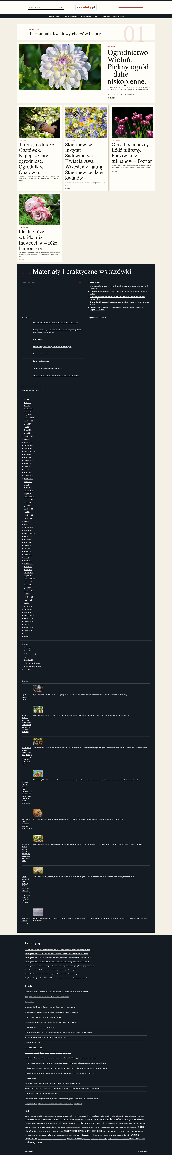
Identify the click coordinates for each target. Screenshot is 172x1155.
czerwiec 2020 (28, 545)
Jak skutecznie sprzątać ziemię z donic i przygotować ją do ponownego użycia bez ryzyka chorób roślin (27, 756)
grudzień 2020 (28, 527)
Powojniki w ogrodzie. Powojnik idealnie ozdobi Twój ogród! (52, 346)
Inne (25, 657)
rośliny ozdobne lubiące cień (31, 1135)
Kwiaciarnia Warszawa (133, 1123)
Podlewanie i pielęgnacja (54, 16)
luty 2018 (26, 603)
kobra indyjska (102, 1123)
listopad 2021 (28, 494)
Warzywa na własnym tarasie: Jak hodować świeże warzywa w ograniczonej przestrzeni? (53, 1104)
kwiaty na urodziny (58, 1127)
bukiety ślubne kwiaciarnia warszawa (53, 1116)
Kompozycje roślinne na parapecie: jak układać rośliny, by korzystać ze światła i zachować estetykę (56, 954)
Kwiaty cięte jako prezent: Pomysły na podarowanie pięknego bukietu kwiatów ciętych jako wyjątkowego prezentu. (61, 1058)
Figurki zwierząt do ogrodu (25, 697)
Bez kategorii (28, 648)
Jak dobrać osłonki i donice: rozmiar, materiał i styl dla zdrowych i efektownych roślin (26, 852)
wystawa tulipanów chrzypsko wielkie (94, 1139)
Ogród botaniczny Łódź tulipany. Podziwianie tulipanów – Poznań (132, 152)
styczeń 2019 (28, 569)
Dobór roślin (27, 651)
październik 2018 (29, 579)
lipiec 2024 (27, 433)
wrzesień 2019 (28, 563)
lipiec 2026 (27, 402)
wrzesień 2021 (28, 500)
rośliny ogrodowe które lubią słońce (114, 1131)
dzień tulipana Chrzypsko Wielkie (123, 1116)
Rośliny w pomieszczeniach (71, 16)
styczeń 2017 (28, 636)
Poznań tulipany (40, 1131)
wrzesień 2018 (28, 582)
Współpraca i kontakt (118, 16)
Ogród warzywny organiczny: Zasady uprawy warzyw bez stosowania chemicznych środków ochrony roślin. (59, 1032)
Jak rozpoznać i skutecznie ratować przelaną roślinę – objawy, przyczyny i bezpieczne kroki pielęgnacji (57, 949)
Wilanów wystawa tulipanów (60, 1139)
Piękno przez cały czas (32, 1042)
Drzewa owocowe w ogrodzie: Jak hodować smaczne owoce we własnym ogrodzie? (52, 1012)
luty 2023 (26, 469)
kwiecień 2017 (28, 627)
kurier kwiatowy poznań (113, 1123)
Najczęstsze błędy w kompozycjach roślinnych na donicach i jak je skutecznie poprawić (53, 974)
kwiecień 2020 (28, 551)
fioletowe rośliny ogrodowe (36, 1119)
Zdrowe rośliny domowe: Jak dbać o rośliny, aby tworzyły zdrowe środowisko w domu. (52, 1022)
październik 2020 (29, 533)
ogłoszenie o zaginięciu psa (111, 1127)
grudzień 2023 (28, 445)
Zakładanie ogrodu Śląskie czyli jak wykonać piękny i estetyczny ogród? (48, 1053)
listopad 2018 (28, 576)
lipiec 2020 (27, 542)
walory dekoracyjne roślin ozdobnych (46, 1139)
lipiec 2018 (27, 588)
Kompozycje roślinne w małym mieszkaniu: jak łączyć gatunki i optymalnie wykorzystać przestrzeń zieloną (58, 958)
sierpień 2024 (28, 430)
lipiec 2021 (27, 506)
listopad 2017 (28, 612)
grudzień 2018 (28, 573)
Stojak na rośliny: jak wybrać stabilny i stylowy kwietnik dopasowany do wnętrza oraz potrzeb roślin (56, 978)
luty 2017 (26, 633)
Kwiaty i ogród (106, 16)
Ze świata (97, 16)
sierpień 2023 (28, 454)
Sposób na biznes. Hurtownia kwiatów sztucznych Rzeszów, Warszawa (56, 375)
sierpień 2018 (28, 585)
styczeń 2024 (28, 442)
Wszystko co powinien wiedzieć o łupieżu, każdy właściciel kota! (27, 823)
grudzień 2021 (28, 491)
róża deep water (45, 1135)
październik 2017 (29, 615)
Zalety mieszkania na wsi (41, 361)
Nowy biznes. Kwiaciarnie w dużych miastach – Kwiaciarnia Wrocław (47, 997)
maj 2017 (27, 624)
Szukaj (61, 7)
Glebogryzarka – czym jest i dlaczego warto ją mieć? (41, 1093)
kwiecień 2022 (28, 478)
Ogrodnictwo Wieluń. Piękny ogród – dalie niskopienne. (128, 66)
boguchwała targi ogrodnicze (34, 1116)
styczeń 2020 (28, 560)
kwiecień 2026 (28, 409)
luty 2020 (26, 557)
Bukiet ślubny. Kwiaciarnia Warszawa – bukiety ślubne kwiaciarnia (46, 1037)
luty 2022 (26, 484)
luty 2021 (26, 521)
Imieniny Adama (38, 339)
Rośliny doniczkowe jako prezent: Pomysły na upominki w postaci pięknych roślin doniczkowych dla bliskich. (57, 331)
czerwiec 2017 (28, 621)
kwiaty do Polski (48, 1127)
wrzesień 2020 (28, 536)
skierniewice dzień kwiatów (71, 1135)
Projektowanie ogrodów (40, 354)
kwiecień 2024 (28, 436)
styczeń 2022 (28, 488)
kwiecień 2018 (28, 597)
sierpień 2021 (28, 503)
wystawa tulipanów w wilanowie (118, 1139)
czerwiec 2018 (28, 591)
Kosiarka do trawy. (31, 1078)
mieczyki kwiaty (68, 1127)
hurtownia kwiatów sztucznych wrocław (122, 1119)
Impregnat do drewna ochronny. (26, 921)
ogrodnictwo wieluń (92, 1127)
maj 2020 (27, 548)
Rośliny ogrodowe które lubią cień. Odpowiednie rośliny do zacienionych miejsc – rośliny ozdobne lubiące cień (60, 1073)
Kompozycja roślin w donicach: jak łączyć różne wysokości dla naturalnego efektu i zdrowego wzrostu (57, 962)
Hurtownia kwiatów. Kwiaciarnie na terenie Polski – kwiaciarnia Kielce (55, 322)
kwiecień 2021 (28, 515)
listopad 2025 (28, 415)
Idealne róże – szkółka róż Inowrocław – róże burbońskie (38, 240)
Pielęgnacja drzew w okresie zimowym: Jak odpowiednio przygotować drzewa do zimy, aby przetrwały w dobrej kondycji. (63, 1088)
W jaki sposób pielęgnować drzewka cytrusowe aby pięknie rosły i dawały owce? (50, 1007)
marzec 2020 (28, 554)
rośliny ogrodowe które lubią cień (83, 1130)
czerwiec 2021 (28, 509)
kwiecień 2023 (28, 463)
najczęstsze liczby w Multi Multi (79, 1127)
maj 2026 (27, 406)
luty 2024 (26, 439)
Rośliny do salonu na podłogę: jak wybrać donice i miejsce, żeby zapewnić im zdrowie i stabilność (26, 723)
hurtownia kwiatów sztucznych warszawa (88, 1119)
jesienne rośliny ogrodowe (82, 1123)
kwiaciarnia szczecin (123, 1123)
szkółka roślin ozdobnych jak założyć (119, 1135)
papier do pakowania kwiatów (130, 1127)
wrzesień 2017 (28, 618)
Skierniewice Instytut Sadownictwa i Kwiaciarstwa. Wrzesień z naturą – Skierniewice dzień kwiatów (85, 161)
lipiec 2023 (27, 457)
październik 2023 (29, 451)
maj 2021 (27, 512)
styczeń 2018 (28, 606)
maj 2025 (27, 427)
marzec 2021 (28, 518)
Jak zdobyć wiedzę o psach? (34, 1048)
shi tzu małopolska (58, 1135)
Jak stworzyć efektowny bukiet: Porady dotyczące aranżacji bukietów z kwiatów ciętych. (52, 1083)
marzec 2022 (28, 481)
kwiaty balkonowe (39, 1127)
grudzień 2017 (28, 609)
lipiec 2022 (27, 472)
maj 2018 (27, 594)
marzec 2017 (28, 630)
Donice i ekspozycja (86, 16)
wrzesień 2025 (28, 421)
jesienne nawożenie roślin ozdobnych (56, 1123)
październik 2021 (29, 497)
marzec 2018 (28, 600)
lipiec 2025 (27, 424)
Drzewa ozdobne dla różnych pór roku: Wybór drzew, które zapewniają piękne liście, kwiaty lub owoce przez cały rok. (62, 1098)
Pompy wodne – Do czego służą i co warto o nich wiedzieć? (44, 1017)
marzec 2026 (28, 412)
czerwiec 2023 (28, 460)
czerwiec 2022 (28, 475)
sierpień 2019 (28, 566)
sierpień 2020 (28, 539)
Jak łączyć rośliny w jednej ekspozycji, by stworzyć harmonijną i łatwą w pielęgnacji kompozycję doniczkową (59, 966)
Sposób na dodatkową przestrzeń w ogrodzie (47, 368)
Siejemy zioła (29, 1002)
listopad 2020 (28, 530)
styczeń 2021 (28, 524)
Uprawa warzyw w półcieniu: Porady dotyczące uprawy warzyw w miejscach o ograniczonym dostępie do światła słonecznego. (27, 791)
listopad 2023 (28, 448)
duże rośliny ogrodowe (103, 1116)
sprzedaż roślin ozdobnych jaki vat (92, 1135)
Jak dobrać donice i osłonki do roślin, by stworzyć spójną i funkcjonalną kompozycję (51, 970)
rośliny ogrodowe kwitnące (135, 1131)
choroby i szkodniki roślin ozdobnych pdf (78, 1116)
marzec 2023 (28, 466)
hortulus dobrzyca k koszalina (61, 1119)
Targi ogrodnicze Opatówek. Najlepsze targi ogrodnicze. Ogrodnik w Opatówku (36, 158)
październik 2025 (29, 418)
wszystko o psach (74, 1139)
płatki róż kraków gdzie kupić (54, 1131)
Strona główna (142, 1151)
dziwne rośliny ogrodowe (139, 1116)
